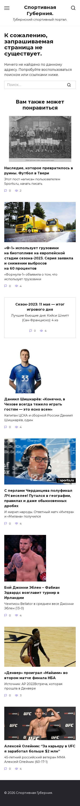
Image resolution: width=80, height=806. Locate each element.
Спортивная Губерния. (40, 10)
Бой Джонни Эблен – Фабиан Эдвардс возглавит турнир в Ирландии (32, 592)
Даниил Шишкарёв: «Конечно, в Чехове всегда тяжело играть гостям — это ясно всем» (34, 404)
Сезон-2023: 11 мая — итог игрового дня (40, 306)
